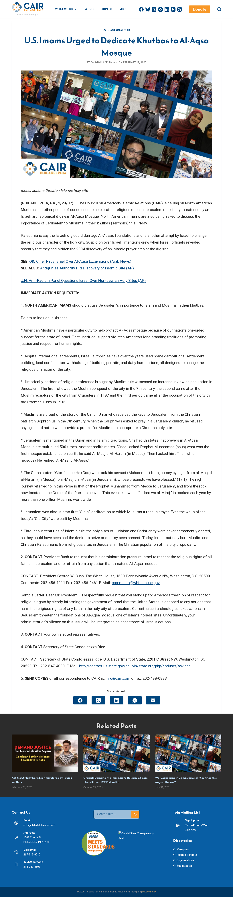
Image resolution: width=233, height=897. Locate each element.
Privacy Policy (149, 891)
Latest (89, 9)
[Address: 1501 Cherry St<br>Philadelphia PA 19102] (16, 837)
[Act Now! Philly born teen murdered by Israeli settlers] (45, 753)
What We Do (64, 9)
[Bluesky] (147, 9)
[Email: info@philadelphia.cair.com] (16, 822)
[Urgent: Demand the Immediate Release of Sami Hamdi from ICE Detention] (116, 753)
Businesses (184, 865)
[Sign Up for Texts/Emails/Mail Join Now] (177, 825)
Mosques (183, 849)
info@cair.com (118, 678)
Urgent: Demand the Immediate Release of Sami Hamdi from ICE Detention (115, 779)
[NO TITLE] (104, 30)
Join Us (106, 9)
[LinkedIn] (167, 9)
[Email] (153, 700)
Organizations (185, 860)
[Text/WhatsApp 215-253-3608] (16, 864)
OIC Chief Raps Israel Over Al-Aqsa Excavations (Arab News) (80, 261)
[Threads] (179, 9)
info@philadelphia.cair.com (39, 825)
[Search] (219, 9)
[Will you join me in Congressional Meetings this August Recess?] (188, 753)
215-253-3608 (31, 866)
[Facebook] (141, 9)
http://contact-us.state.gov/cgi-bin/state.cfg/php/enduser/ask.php (135, 666)
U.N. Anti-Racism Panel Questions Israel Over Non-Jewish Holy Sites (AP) (83, 280)
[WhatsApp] (135, 700)
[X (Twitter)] (154, 9)
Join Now (190, 830)
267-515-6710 (31, 854)
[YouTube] (173, 9)
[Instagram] (160, 9)
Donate (199, 9)
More (123, 9)
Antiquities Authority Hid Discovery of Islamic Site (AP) (87, 268)
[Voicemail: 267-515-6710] (16, 852)
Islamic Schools (187, 855)
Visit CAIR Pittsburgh (27, 14)
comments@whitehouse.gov (136, 583)
